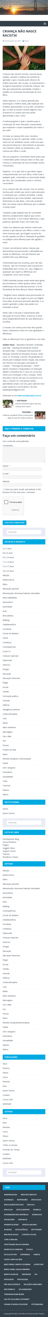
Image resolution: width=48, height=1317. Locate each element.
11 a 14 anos (8, 562)
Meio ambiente (9, 727)
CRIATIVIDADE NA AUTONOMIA (16, 1244)
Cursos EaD (8, 1099)
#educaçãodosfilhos (13, 1205)
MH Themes (39, 1314)
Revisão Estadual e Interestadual (17, 758)
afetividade (36, 1229)
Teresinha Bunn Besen (14, 1294)
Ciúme (5, 638)
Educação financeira (11, 678)
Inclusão (6, 700)
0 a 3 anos (7, 548)
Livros (5, 1077)
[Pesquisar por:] (24, 532)
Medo (5, 723)
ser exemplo (9, 1289)
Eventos (6, 1068)
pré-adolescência (12, 1284)
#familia (37, 1209)
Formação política (10, 696)
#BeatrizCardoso (29, 1194)
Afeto (5, 584)
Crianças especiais (10, 656)
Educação (7, 673)
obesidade (26, 1274)
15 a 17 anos (8, 566)
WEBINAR (7, 1104)
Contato (6, 1095)
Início (5, 1063)
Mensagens (8, 732)
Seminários (7, 772)
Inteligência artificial (11, 709)
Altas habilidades (10, 597)
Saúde (5, 763)
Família (6, 691)
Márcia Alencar (11, 1274)
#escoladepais (22, 1209)
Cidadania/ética (9, 624)
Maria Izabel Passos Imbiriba (17, 1269)
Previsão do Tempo (11, 1149)
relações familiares (33, 1284)
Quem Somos (9, 813)
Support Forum (9, 851)
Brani (27, 41)
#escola (31, 1205)
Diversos (6, 665)
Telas (5, 781)
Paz (4, 740)
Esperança (25, 1254)
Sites (5, 1086)
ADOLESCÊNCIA (21, 1229)
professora (22, 1279)
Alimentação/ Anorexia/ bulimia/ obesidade (21, 593)
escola (29, 1249)
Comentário (8, 445)
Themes (6, 854)
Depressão (7, 660)
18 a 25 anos (8, 571)
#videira (8, 1229)
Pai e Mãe (7, 736)
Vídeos (5, 794)
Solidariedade (25, 1289)
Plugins (6, 845)
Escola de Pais (10, 1254)
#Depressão (22, 1200)
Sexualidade (8, 776)
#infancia (22, 1219)
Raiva (5, 754)
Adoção (6, 575)
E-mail (6, 473)
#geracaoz (37, 1214)
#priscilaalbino (29, 1224)
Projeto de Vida (9, 749)
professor (9, 1279)
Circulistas (7, 629)
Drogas (6, 669)
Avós (5, 611)
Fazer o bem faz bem (13, 1259)
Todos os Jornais (10, 1145)
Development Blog (11, 839)
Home (5, 809)
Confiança (7, 642)
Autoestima (8, 602)
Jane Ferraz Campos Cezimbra (17, 1264)
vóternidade (37, 1304)
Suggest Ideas (9, 848)
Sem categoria (9, 767)
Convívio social (29, 1234)
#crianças (8, 1200)
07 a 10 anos (8, 557)
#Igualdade (9, 1219)
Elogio (5, 682)
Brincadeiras (8, 615)
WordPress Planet (10, 857)
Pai (36, 1274)
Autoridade (7, 606)
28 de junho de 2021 (13, 41)
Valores (6, 790)
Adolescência (8, 579)
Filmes (5, 1072)
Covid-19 (6, 651)
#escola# (8, 1209)
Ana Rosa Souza (11, 1234)
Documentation (9, 842)
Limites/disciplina (10, 714)
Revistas (6, 1081)
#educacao (36, 1200)
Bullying (6, 620)
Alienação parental (11, 588)
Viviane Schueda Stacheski (16, 1304)
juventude (38, 1264)
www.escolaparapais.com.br (29, 395)
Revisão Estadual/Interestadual (16, 1022)
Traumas (6, 785)
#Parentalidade (11, 1224)
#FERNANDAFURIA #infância (16, 1214)
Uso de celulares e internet (16, 1299)
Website (6, 481)
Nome (6, 466)
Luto (5, 718)
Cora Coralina (10, 1239)
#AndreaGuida (10, 1194)
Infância (6, 705)
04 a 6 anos (8, 553)
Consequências (9, 647)
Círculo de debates (11, 633)
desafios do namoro (13, 1249)
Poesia (6, 745)
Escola (5, 687)
